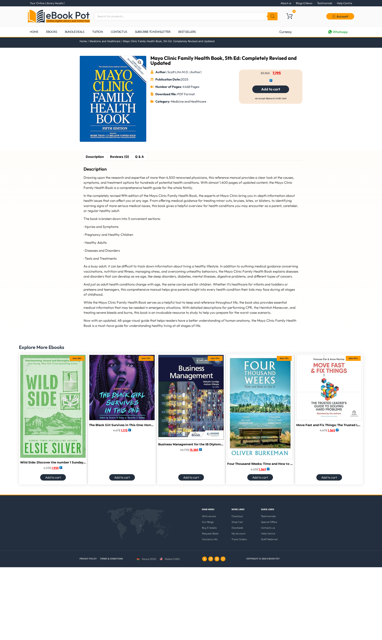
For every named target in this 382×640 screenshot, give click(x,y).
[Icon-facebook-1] (216, 558)
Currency (285, 32)
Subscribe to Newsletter (153, 32)
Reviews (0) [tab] (119, 157)
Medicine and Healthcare (105, 41)
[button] (139, 62)
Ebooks (51, 32)
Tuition (97, 32)
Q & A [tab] (139, 157)
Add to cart (270, 89)
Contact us (119, 32)
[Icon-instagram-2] (210, 558)
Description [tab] (95, 157)
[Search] (273, 16)
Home (34, 32)
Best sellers (186, 32)
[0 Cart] (289, 16)
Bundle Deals (74, 32)
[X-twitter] (204, 558)
